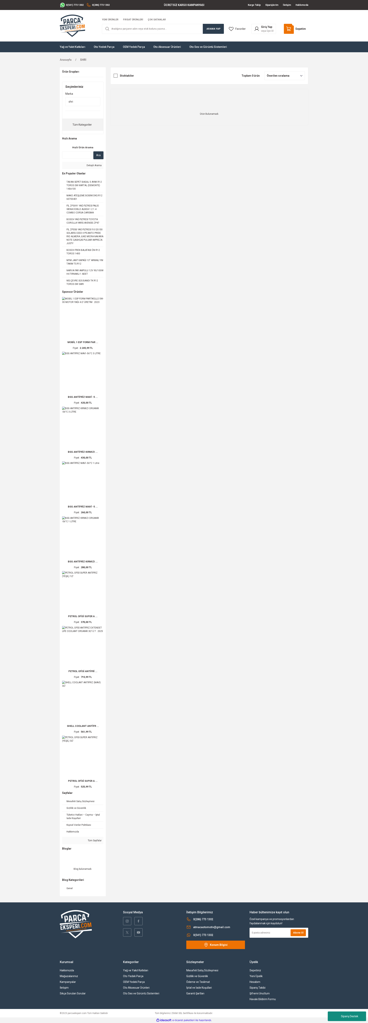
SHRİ (83, 59)
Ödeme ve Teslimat (198, 981)
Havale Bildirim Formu (263, 999)
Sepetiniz (255, 970)
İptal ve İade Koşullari (199, 987)
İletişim (64, 987)
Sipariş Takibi (257, 987)
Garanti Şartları (195, 993)
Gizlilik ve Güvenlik (197, 976)
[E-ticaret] (183, 1020)
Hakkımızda (67, 970)
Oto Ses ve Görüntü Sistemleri (141, 993)
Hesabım (255, 981)
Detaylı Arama (94, 165)
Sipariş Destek (349, 1016)
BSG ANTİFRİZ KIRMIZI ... (83, 451)
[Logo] (72, 25)
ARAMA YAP (213, 28)
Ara (98, 155)
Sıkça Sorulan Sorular (73, 993)
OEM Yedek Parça (134, 981)
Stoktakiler (127, 75)
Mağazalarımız (69, 976)
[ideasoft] (164, 1020)
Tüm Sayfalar (94, 840)
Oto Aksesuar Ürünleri (136, 987)
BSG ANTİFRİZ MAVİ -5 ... (83, 396)
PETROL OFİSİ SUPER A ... (83, 616)
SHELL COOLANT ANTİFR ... (83, 726)
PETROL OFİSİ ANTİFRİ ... (82, 671)
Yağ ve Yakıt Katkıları (135, 970)
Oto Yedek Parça (133, 976)
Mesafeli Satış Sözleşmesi (202, 970)
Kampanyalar (68, 981)
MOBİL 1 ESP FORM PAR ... (82, 342)
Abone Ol (298, 932)
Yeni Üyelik (256, 976)
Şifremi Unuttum (260, 993)
